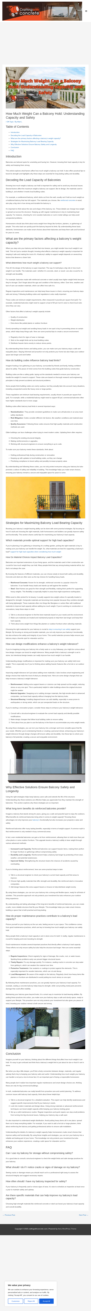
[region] (31, 1293)
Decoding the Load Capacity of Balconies (26, 135)
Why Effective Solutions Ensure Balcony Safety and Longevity (34, 144)
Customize (16, 1301)
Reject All (31, 1301)
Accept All (46, 1301)
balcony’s (36, 820)
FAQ (12, 150)
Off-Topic (10, 122)
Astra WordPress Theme (67, 1229)
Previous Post (9, 1215)
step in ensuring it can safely (59, 629)
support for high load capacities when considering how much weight (35, 552)
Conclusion (15, 147)
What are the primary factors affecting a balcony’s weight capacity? (36, 138)
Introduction (15, 132)
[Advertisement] (45, 40)
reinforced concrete (67, 200)
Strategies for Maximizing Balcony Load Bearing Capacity (32, 141)
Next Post (83, 1215)
